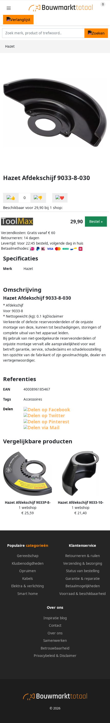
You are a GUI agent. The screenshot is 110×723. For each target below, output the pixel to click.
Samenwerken (55, 640)
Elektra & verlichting (27, 586)
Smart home (27, 593)
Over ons (55, 633)
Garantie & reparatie (82, 578)
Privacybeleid (44, 655)
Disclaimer (68, 655)
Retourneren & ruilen (82, 555)
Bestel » (96, 221)
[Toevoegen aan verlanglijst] (60, 198)
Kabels (27, 578)
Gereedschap (27, 555)
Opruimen (27, 571)
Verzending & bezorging (82, 563)
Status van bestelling (82, 571)
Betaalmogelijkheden (82, 586)
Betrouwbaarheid (55, 648)
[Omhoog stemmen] (11, 198)
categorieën (37, 545)
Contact (55, 625)
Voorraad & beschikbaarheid (82, 593)
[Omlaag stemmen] (38, 198)
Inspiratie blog (55, 618)
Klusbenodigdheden (27, 563)
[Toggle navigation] (8, 8)
